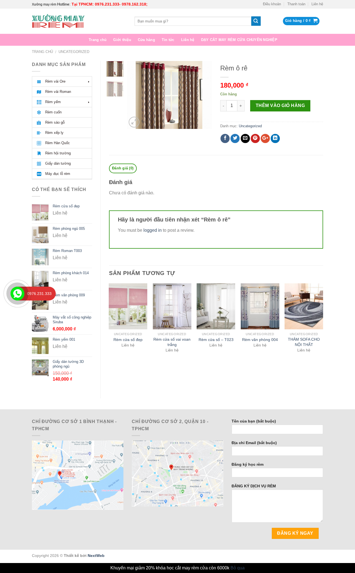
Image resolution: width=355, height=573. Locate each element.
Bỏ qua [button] (237, 568)
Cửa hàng (146, 40)
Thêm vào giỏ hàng (280, 105)
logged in (152, 230)
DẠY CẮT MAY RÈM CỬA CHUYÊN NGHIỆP (239, 40)
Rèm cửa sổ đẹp (128, 339)
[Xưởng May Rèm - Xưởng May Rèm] (79, 21)
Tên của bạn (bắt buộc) (254, 421)
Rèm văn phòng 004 (260, 339)
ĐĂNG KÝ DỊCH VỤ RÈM (254, 486)
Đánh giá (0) (122, 168)
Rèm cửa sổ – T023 (216, 339)
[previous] (136, 95)
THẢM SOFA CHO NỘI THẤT (304, 342)
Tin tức (168, 40)
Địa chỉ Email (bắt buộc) (254, 442)
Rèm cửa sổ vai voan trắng (172, 342)
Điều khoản (272, 4)
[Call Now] (17, 293)
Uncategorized (74, 52)
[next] (203, 95)
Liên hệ (317, 4)
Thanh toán (296, 4)
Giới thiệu (122, 40)
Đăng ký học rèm (247, 464)
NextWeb (96, 555)
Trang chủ (97, 40)
